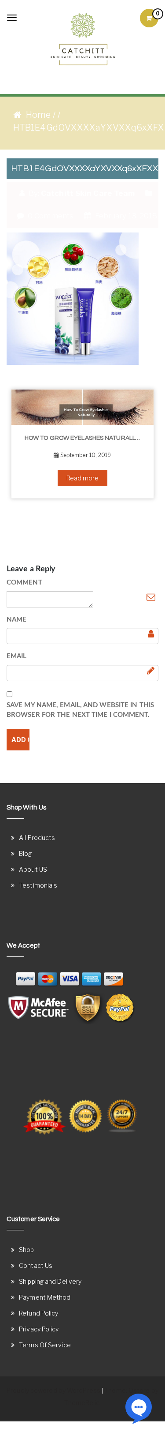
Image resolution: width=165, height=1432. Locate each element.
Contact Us (35, 1265)
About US (33, 869)
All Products (37, 837)
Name (16, 619)
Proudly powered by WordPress (53, 1390)
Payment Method (44, 1297)
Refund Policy (38, 1313)
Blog (25, 853)
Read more (82, 478)
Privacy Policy (39, 1329)
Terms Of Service (45, 1345)
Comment (24, 582)
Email (17, 656)
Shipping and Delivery (50, 1281)
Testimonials (38, 885)
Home (38, 114)
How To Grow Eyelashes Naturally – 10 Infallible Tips (86, 438)
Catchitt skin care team (88, 193)
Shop (26, 1249)
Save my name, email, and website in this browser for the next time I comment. (80, 710)
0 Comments (49, 215)
